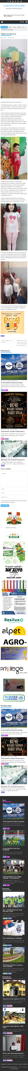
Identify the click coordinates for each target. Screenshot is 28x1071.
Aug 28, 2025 (6, 936)
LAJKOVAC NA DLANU (14, 5)
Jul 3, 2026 (6, 997)
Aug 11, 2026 (6, 875)
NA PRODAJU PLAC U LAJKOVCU (6, 341)
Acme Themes (14, 1068)
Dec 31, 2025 (6, 908)
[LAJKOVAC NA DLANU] (2, 22)
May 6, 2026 (6, 1051)
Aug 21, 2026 (4, 381)
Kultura (2, 438)
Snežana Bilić (12, 37)
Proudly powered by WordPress (9, 1067)
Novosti (2, 335)
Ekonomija (5, 918)
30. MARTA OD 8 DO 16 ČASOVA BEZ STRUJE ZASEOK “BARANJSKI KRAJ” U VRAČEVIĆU (21, 343)
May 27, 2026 (6, 1024)
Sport (6, 390)
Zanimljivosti (9, 1005)
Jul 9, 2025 (6, 963)
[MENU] (26, 22)
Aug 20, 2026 (6, 846)
